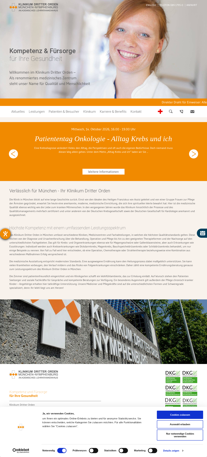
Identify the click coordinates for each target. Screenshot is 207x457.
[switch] (93, 450)
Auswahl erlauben (180, 424)
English (151, 5)
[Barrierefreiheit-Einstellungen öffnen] (5, 233)
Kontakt (192, 111)
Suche (171, 111)
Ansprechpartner (181, 111)
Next (193, 154)
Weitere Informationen (103, 172)
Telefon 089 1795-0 (171, 5)
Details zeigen (171, 450)
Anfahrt (191, 5)
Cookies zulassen (180, 414)
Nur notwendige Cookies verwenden (180, 435)
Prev (13, 154)
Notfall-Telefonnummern (160, 111)
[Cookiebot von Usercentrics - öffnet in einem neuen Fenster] (21, 450)
